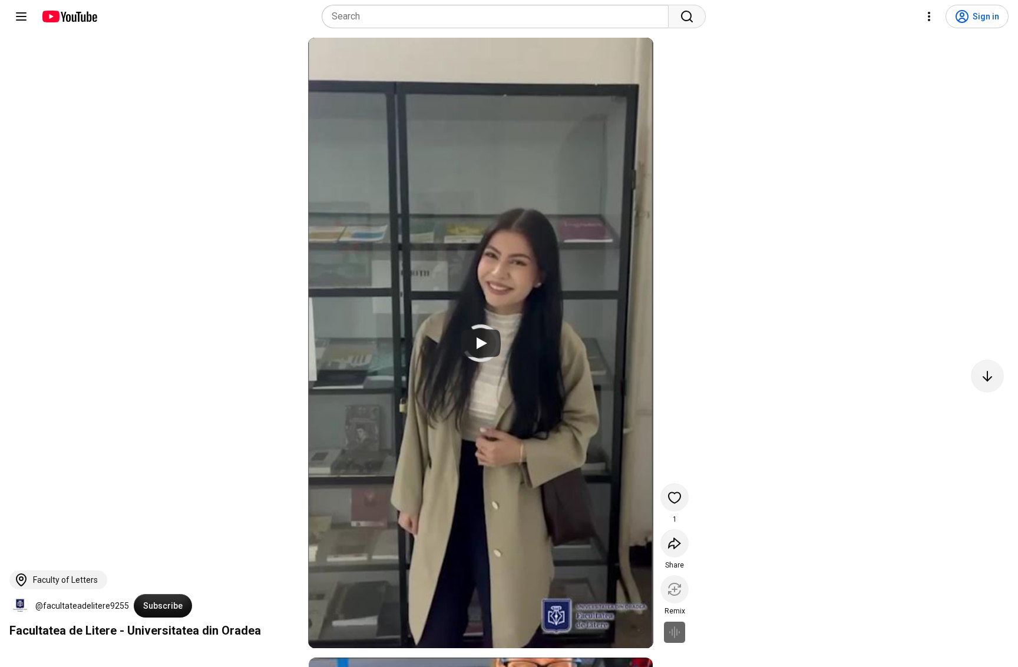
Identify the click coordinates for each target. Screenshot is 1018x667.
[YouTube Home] (69, 16)
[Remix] (674, 589)
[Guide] (21, 16)
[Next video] (987, 376)
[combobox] (499, 16)
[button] (20, 605)
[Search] (687, 16)
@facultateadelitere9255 (82, 605)
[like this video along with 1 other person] (674, 497)
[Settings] (929, 16)
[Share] (674, 543)
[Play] (481, 343)
